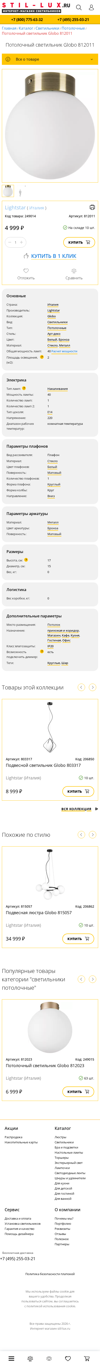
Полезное (62, 1239)
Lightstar (15, 207)
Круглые (53, 663)
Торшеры (62, 1157)
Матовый (54, 472)
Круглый (53, 484)
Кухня (75, 635)
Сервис (12, 1209)
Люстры (60, 1137)
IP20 (50, 646)
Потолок (53, 624)
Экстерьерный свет (69, 1163)
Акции (11, 1128)
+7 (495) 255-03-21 (73, 19)
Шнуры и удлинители (70, 1178)
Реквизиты (62, 1229)
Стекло (52, 345)
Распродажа (13, 1137)
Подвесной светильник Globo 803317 (43, 765)
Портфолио (63, 1223)
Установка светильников (22, 1223)
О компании (67, 1209)
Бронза (64, 339)
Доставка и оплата (18, 1218)
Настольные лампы (69, 1152)
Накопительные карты (21, 1142)
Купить (75, 242)
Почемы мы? (64, 1218)
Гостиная (54, 640)
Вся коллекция (76, 809)
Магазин (53, 635)
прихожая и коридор (63, 630)
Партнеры (62, 1244)
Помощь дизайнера (19, 1234)
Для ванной (63, 1199)
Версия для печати (92, 207)
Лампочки (62, 1168)
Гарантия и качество (19, 1229)
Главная (9, 28)
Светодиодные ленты (70, 1173)
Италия (36, 208)
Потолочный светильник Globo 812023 (45, 1065)
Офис (66, 640)
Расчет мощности (64, 351)
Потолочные (73, 28)
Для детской (63, 1188)
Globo (51, 316)
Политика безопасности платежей (50, 1274)
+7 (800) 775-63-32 (27, 19)
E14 (49, 412)
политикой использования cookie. (51, 1306)
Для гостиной (64, 1193)
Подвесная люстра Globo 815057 (39, 912)
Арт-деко (53, 334)
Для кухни (62, 1183)
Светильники (47, 28)
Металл (64, 345)
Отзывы (60, 1234)
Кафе (65, 635)
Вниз (51, 496)
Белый (52, 339)
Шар (64, 663)
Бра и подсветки (66, 1147)
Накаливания (57, 389)
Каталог (26, 28)
